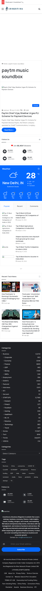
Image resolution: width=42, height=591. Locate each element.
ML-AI (7, 418)
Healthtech (8, 414)
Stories (5, 431)
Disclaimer (9, 587)
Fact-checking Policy (9, 584)
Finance (7, 364)
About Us (11, 573)
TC (11, 480)
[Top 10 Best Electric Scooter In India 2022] (8, 260)
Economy (8, 361)
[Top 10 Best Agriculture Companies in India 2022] (8, 229)
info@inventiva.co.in (25, 537)
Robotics (8, 421)
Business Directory (26, 587)
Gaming (7, 411)
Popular (7, 206)
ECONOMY (14, 469)
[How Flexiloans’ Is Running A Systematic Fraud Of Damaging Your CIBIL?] (11, 287)
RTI (4, 391)
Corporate (8, 357)
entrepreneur (24, 469)
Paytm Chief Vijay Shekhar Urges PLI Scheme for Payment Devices (20, 115)
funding (5, 473)
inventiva (31, 473)
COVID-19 (31, 466)
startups (5, 480)
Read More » (8, 130)
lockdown (6, 477)
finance (33, 469)
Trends (5, 438)
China (13, 466)
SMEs (7, 374)
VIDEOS (5, 441)
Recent (20, 206)
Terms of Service (32, 573)
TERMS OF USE (10, 580)
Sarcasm (6, 394)
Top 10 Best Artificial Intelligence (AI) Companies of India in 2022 (27, 215)
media (13, 477)
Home (5, 64)
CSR (5, 573)
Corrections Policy (34, 584)
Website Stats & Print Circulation (25, 577)
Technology (9, 424)
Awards (16, 587)
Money (7, 371)
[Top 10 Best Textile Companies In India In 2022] (8, 250)
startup (36, 477)
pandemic (28, 477)
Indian (24, 473)
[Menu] (3, 9)
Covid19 (5, 469)
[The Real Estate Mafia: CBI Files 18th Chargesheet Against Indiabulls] (11, 314)
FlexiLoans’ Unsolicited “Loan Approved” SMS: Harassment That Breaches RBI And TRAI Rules (31, 298)
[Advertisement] (21, 38)
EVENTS (6, 381)
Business (6, 354)
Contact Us (9, 577)
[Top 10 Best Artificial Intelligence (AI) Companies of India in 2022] (8, 217)
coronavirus (21, 466)
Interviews (6, 387)
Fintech (7, 404)
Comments (34, 206)
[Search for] (39, 9)
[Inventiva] (14, 9)
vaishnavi (6, 110)
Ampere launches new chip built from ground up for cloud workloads (27, 239)
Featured (6, 384)
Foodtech (8, 408)
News (20, 477)
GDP (6, 367)
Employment (7, 377)
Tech (4, 434)
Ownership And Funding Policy (27, 580)
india (17, 473)
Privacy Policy (20, 573)
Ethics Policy (22, 584)
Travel (7, 428)
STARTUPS (7, 397)
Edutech (7, 401)
